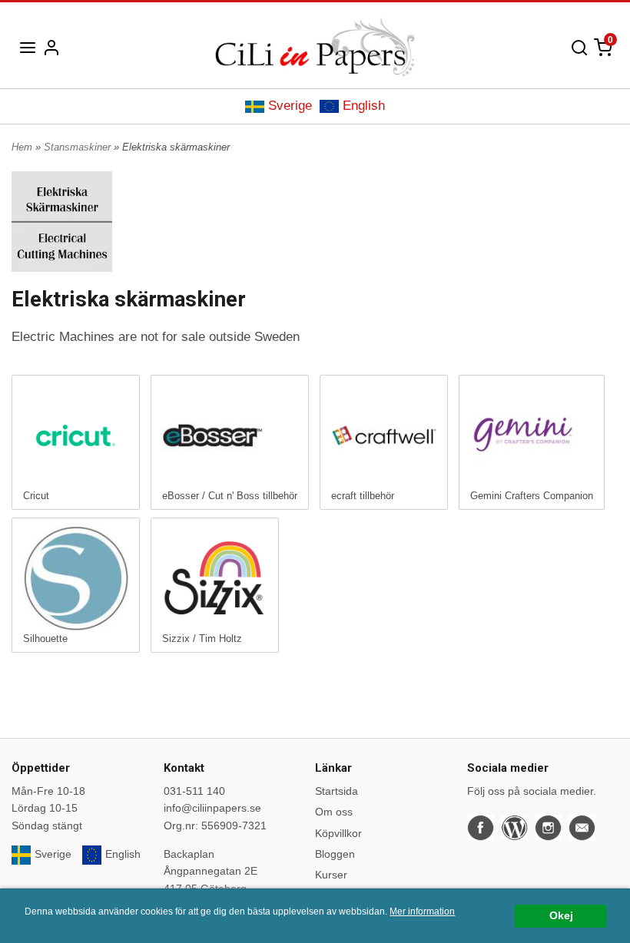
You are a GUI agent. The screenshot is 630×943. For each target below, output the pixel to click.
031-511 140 (194, 791)
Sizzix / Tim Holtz (202, 638)
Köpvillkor (338, 833)
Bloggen (335, 854)
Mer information (422, 911)
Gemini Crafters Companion (531, 495)
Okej (561, 915)
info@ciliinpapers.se (212, 808)
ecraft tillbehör (362, 495)
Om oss (334, 812)
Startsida (336, 791)
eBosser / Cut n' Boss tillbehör (229, 495)
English (364, 105)
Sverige (290, 105)
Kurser (331, 875)
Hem (22, 147)
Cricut (36, 495)
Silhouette (45, 638)
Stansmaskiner (79, 147)
